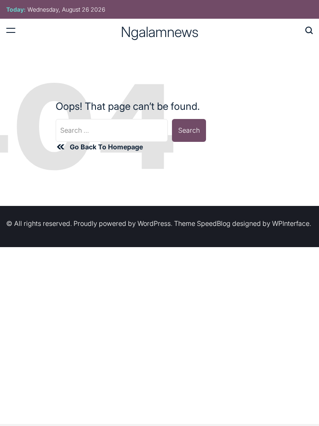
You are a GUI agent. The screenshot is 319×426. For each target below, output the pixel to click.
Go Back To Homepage (106, 147)
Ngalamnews (160, 32)
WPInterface (290, 223)
